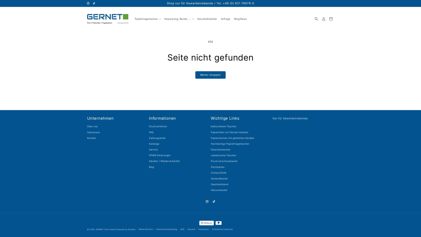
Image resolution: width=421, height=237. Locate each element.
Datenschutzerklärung (166, 229)
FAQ (151, 132)
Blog (151, 167)
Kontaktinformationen (222, 229)
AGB (182, 229)
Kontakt (91, 138)
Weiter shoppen (210, 74)
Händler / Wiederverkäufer (164, 161)
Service (153, 149)
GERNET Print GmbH (105, 229)
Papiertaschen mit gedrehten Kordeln (232, 138)
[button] (147, 18)
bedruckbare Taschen (223, 126)
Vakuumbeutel (219, 190)
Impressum (93, 132)
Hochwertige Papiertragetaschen (230, 143)
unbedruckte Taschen (223, 155)
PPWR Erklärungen (160, 155)
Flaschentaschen (220, 149)
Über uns (92, 126)
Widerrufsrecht (146, 229)
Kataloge (154, 143)
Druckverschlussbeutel (224, 161)
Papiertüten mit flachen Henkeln (229, 132)
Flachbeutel (217, 167)
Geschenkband (219, 184)
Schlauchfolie (218, 172)
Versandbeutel (219, 178)
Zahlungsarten (157, 138)
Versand (191, 229)
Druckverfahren (158, 126)
